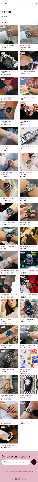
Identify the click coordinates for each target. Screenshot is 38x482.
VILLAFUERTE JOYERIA (15, 471)
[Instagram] (12, 479)
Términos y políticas (19, 475)
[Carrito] (36, 4)
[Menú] (2, 4)
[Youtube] (16, 479)
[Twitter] (22, 479)
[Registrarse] (34, 462)
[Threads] (25, 479)
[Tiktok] (19, 479)
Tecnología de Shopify (27, 471)
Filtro (5, 22)
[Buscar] (6, 4)
